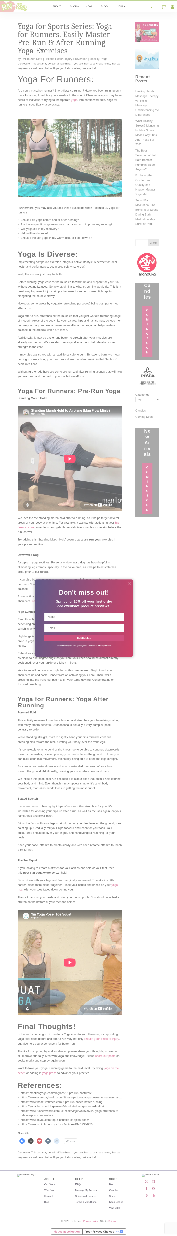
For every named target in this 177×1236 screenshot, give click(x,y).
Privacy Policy (104, 645)
